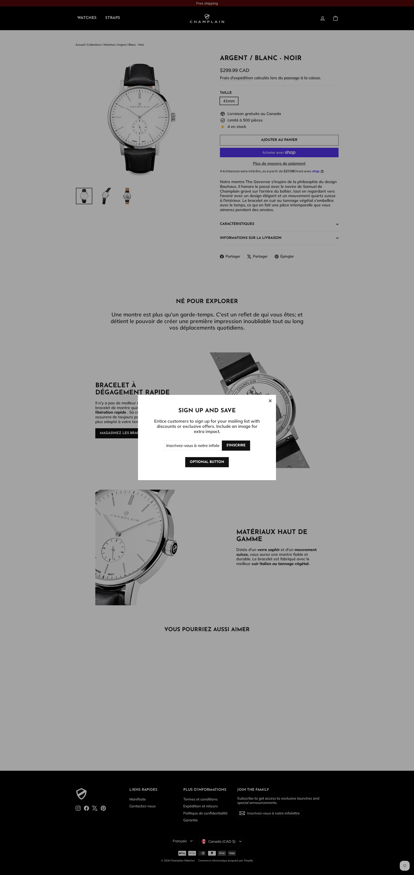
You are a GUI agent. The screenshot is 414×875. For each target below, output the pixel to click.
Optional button (207, 462)
